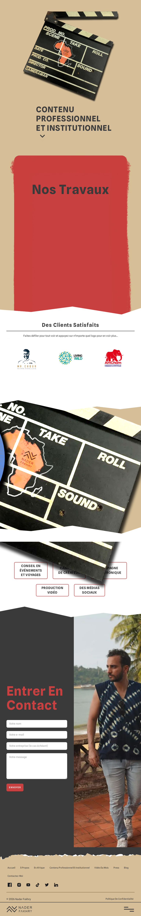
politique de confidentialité (119, 898)
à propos (24, 867)
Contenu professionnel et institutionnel (70, 867)
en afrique (39, 867)
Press (116, 867)
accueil (11, 867)
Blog (126, 867)
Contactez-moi (15, 876)
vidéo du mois (101, 867)
